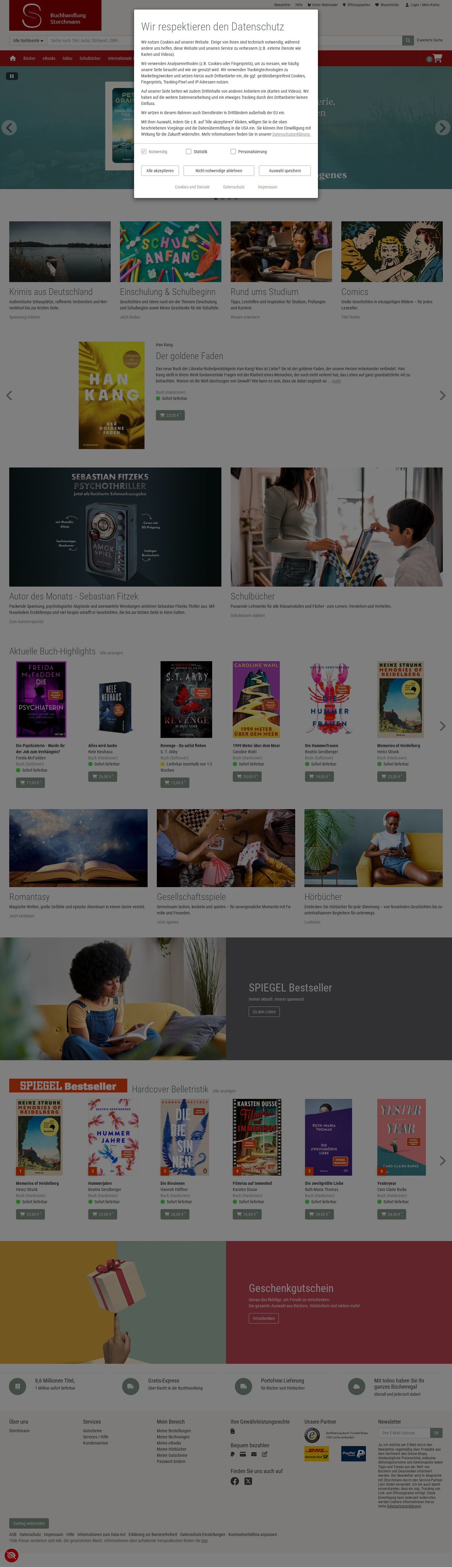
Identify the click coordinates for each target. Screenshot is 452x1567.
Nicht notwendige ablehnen (219, 170)
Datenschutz (233, 186)
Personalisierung (252, 151)
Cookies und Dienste (192, 186)
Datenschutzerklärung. (291, 134)
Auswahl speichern (285, 170)
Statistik (200, 151)
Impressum (267, 186)
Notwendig (158, 151)
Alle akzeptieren (160, 170)
